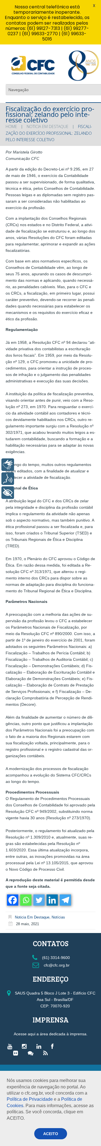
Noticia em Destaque (47, 126)
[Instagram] (25, 1046)
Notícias (58, 917)
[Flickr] (17, 1053)
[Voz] (7, 478)
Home (11, 126)
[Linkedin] (52, 900)
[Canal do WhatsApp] (32, 1053)
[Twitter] (39, 900)
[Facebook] (12, 900)
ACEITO (50, 1133)
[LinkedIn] (40, 1046)
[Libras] (7, 464)
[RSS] (46, 1053)
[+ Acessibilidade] (7, 492)
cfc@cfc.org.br (56, 965)
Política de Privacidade (30, 1099)
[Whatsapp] (25, 900)
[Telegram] (65, 900)
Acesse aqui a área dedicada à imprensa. (51, 1034)
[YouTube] (11, 1046)
